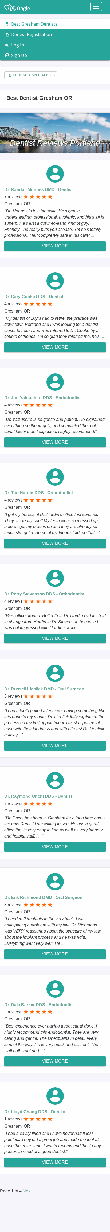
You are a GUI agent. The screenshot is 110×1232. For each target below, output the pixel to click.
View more (55, 246)
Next (27, 1191)
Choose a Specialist (32, 75)
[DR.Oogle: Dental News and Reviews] (17, 6)
